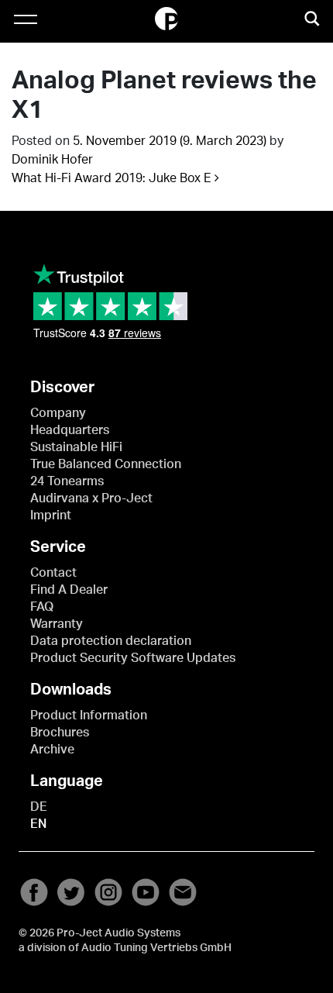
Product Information (88, 715)
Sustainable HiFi (76, 447)
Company (58, 413)
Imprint (50, 515)
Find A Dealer (69, 590)
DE (38, 807)
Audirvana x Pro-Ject (91, 498)
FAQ (41, 607)
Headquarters (69, 430)
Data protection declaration (110, 641)
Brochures (59, 732)
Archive (52, 749)
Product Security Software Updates (132, 658)
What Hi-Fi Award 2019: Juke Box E (113, 178)
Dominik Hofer (52, 159)
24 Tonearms (67, 481)
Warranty (56, 624)
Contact (53, 573)
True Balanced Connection (105, 464)
